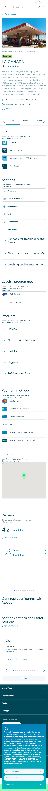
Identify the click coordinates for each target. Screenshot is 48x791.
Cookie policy (26, 752)
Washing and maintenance (25, 264)
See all (24, 678)
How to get (10, 659)
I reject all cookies (12, 778)
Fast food (14, 351)
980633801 (10, 652)
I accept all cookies (13, 771)
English (36, 2)
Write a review (11, 538)
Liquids (12, 329)
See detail (23, 659)
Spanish (41, 2)
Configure (9, 784)
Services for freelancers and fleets (26, 241)
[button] (24, 476)
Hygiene (13, 362)
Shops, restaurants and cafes (27, 253)
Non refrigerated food (22, 340)
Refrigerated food (19, 373)
